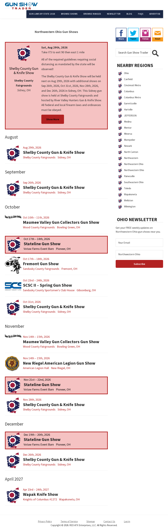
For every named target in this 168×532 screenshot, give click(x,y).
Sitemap (90, 521)
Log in (127, 521)
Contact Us (109, 521)
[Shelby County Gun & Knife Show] (24, 53)
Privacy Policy (45, 521)
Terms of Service (69, 521)
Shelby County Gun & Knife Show (23, 70)
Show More (52, 119)
